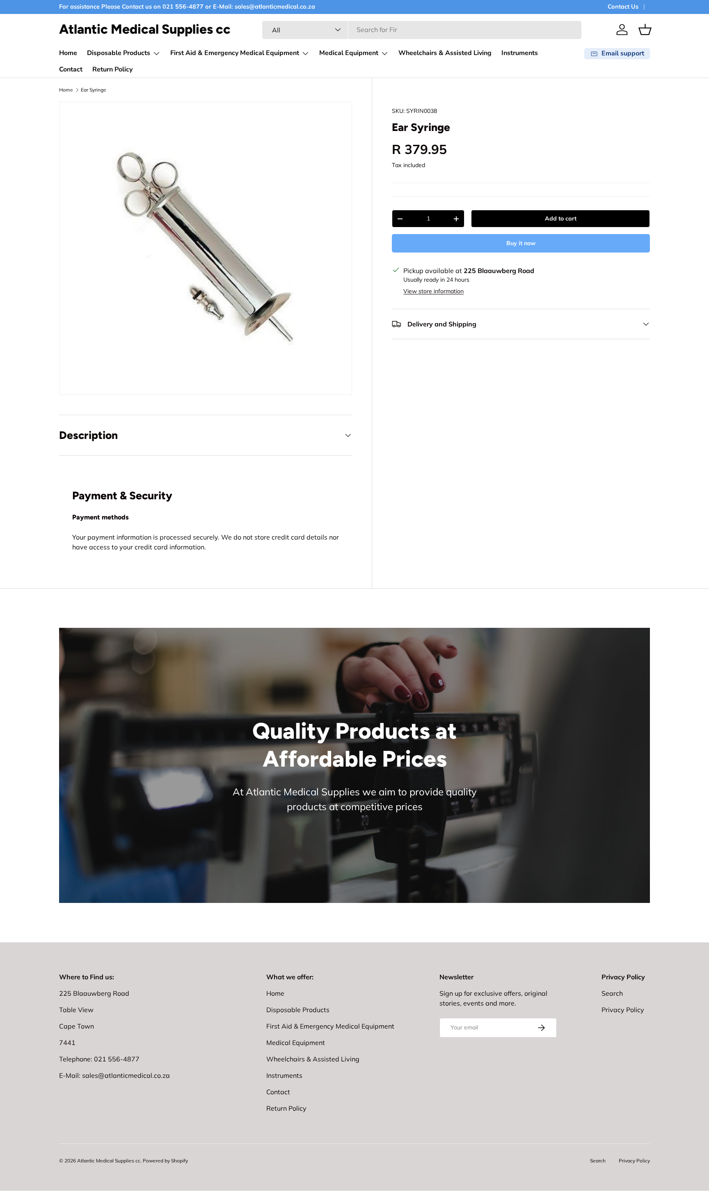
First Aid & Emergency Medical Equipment (234, 52)
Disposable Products (118, 52)
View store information (433, 291)
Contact (70, 69)
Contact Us (623, 6)
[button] (645, 30)
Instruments (519, 52)
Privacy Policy (623, 1010)
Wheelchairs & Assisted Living (445, 52)
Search (612, 993)
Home (68, 52)
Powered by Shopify (165, 1161)
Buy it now (520, 243)
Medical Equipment (348, 52)
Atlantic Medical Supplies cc (108, 1161)
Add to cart (560, 218)
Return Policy (112, 69)
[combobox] (421, 30)
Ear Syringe (93, 90)
